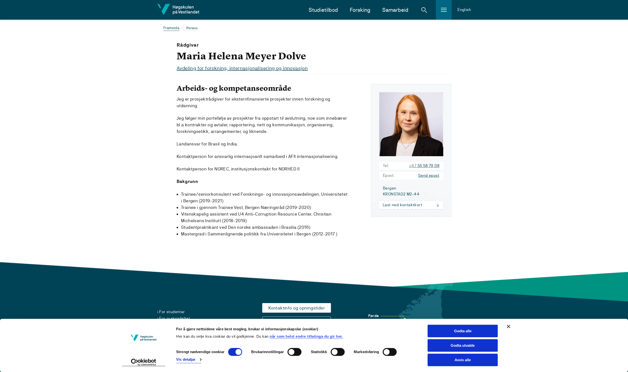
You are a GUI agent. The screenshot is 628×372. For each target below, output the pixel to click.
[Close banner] (508, 326)
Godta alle (462, 331)
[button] (424, 10)
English (464, 9)
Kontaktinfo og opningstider (296, 307)
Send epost (428, 175)
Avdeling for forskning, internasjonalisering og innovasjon (242, 68)
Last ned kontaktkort (402, 205)
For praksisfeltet (174, 318)
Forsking (360, 10)
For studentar (172, 311)
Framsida (171, 28)
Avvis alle (463, 360)
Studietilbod (323, 10)
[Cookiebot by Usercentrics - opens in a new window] (143, 362)
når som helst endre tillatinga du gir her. (306, 336)
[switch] (294, 352)
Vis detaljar (186, 359)
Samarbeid (395, 10)
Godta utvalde (463, 345)
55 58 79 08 (424, 165)
